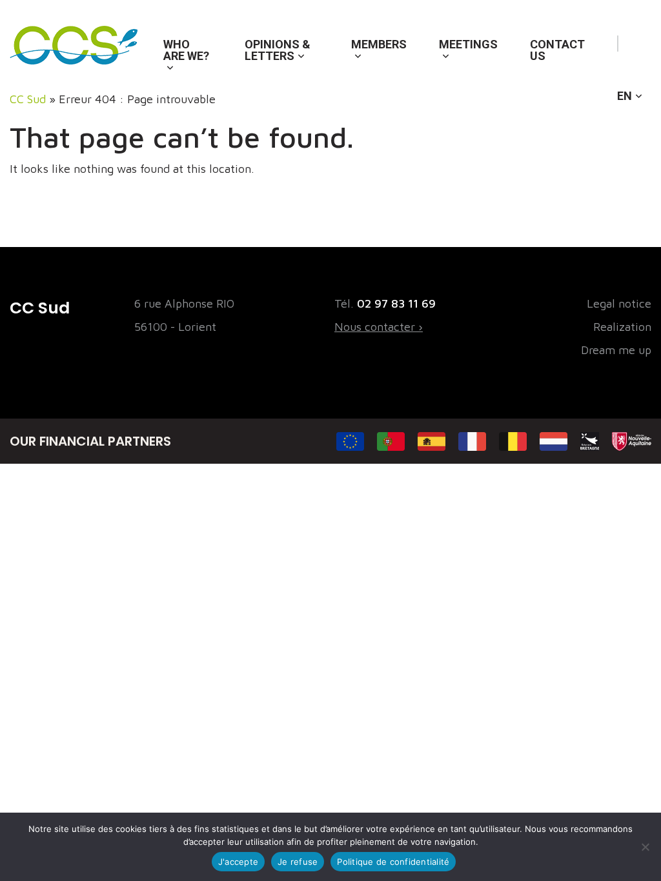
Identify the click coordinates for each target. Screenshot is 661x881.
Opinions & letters (277, 50)
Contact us (557, 50)
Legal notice (619, 303)
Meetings (468, 44)
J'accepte (238, 861)
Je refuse (298, 861)
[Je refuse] (644, 846)
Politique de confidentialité (393, 861)
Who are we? (186, 50)
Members (379, 44)
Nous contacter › (378, 326)
